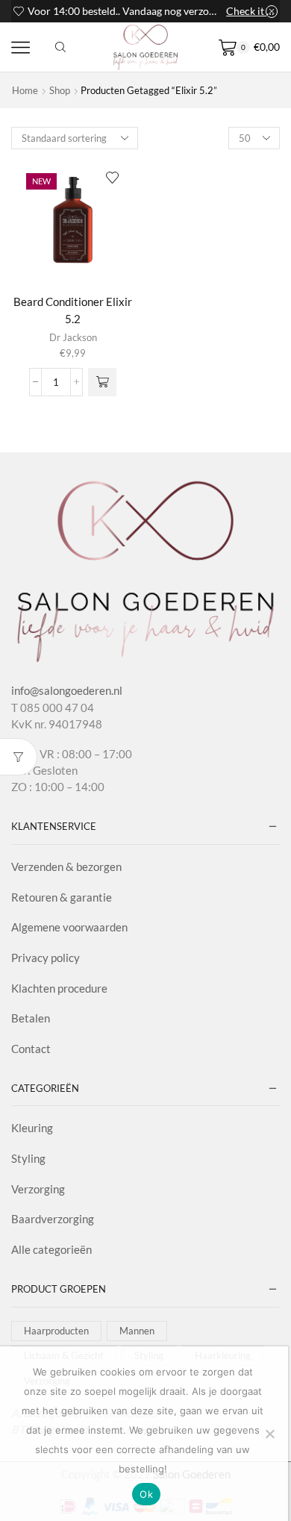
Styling (28, 1158)
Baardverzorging (52, 1218)
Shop (59, 90)
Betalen (30, 1018)
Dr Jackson (73, 337)
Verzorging (38, 1189)
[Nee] (269, 1433)
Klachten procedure (59, 988)
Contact (31, 1048)
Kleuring (32, 1127)
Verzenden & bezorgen (66, 866)
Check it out (252, 10)
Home (25, 90)
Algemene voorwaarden (69, 927)
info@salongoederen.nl (66, 690)
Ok (146, 1494)
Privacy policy (45, 957)
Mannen (136, 1331)
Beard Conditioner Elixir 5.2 (72, 310)
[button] (102, 382)
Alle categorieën (51, 1249)
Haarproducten (56, 1331)
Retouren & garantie (61, 897)
